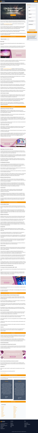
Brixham (14, 417)
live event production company (8, 23)
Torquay (14, 412)
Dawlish (14, 406)
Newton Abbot (15, 407)
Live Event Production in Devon (7, 68)
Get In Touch (32, 32)
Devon (14, 413)
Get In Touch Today (13, 36)
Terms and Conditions (27, 424)
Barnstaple (2, 406)
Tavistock (2, 412)
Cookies (25, 425)
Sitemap (25, 426)
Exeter (2, 411)
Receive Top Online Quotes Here (13, 375)
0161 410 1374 (3, 428)
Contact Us (11, 424)
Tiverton (2, 410)
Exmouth (2, 416)
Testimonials (12, 425)
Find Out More (13, 106)
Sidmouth (14, 408)
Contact (36, 1)
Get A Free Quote (13, 401)
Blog (11, 426)
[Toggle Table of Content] (7, 39)
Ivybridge (14, 411)
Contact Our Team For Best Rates (13, 202)
